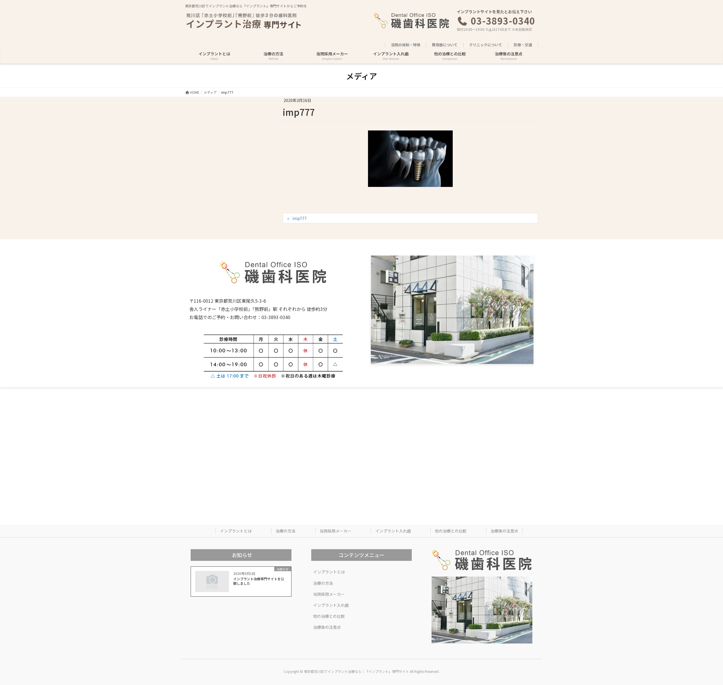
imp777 (299, 218)
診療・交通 (523, 45)
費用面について (445, 45)
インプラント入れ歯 (393, 531)
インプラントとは (236, 531)
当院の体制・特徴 (405, 45)
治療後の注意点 (504, 531)
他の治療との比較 (451, 531)
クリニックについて (485, 45)
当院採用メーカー (335, 531)
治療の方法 (285, 531)
